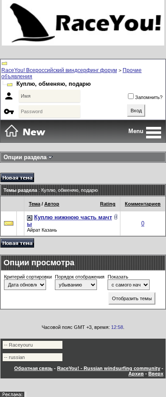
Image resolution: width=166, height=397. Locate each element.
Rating (108, 203)
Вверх (155, 373)
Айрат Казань (42, 230)
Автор (51, 203)
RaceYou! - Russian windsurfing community (108, 368)
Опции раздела (25, 157)
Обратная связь (33, 368)
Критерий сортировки (28, 276)
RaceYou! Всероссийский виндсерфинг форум (59, 70)
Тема (34, 203)
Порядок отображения (79, 276)
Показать (118, 276)
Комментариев (143, 203)
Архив (136, 373)
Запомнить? (148, 97)
